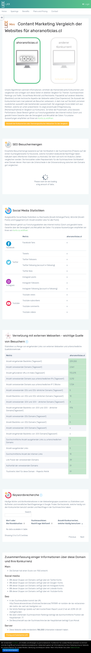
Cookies (15, 643)
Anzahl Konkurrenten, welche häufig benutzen (69, 522)
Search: (28, 512)
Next (82, 537)
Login (87, 4)
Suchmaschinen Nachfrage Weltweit (40, 522)
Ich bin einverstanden (11, 650)
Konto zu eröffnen (45, 118)
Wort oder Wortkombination (14, 522)
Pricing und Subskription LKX (17, 635)
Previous (72, 537)
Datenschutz (75, 647)
